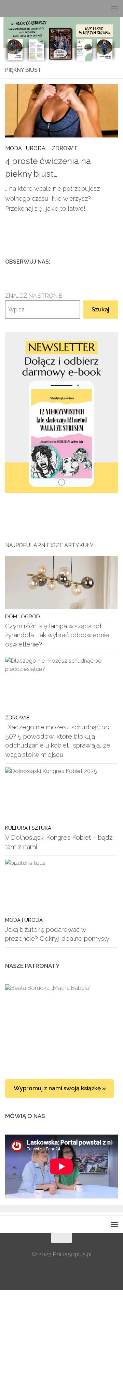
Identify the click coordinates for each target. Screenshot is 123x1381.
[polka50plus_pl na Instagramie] (92, 261)
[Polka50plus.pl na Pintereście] (103, 261)
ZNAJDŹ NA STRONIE (33, 295)
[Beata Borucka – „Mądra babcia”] (61, 1024)
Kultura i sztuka (28, 828)
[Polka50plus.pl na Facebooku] (81, 261)
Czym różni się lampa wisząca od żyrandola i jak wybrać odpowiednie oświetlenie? (57, 635)
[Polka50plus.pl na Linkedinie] (114, 261)
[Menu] (114, 8)
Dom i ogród (22, 616)
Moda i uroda (25, 148)
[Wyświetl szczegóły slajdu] (61, 412)
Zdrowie (65, 148)
